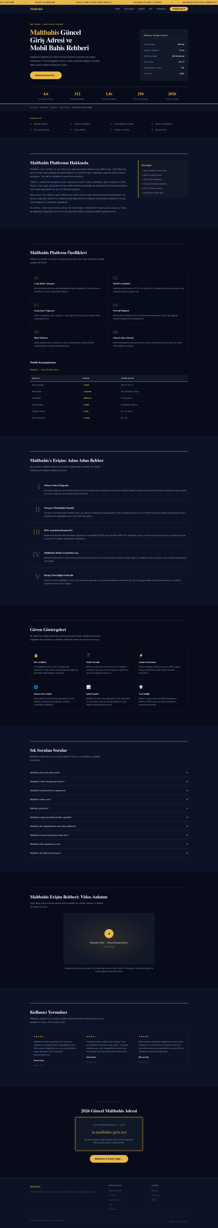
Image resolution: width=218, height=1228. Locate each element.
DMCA (154, 1200)
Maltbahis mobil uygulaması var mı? (109, 844)
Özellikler (129, 9)
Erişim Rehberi (64, 107)
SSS (150, 9)
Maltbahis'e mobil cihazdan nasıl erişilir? (109, 781)
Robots (179, 1221)
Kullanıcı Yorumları (122, 130)
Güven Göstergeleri (163, 124)
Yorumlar (161, 9)
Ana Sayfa (34, 107)
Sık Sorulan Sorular (42, 130)
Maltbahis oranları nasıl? (109, 799)
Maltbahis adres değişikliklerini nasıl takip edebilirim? (109, 826)
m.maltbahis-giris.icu (109, 1132)
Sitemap (155, 1191)
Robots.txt (155, 1195)
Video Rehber (80, 130)
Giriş (117, 9)
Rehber (141, 9)
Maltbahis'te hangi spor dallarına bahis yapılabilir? (109, 817)
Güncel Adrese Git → (46, 75)
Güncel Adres (161, 130)
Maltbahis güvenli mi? (109, 808)
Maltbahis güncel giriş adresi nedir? (109, 772)
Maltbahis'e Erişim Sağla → (109, 1159)
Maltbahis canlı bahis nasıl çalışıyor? (109, 852)
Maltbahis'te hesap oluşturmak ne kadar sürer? (109, 835)
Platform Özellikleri (82, 124)
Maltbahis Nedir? (41, 124)
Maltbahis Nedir (115, 1191)
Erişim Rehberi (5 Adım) (124, 124)
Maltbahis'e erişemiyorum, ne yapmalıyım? (109, 790)
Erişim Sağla (179, 9)
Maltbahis (36, 9)
